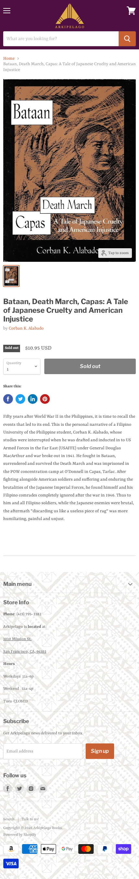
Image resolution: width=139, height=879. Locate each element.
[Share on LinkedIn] (32, 399)
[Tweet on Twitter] (20, 399)
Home (9, 58)
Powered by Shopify (19, 835)
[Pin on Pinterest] (45, 399)
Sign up (100, 751)
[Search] (127, 38)
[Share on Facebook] (8, 399)
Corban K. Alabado (26, 328)
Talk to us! (30, 819)
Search (9, 819)
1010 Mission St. (17, 639)
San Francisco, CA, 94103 (24, 651)
